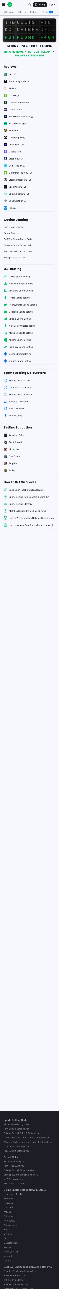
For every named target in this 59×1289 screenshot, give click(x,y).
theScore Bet (15, 109)
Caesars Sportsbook (19, 102)
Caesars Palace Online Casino (18, 245)
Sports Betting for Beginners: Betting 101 (29, 497)
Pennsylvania (10, 1225)
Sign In (52, 4)
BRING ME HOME (13, 51)
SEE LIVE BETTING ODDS (29, 55)
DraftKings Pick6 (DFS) (20, 172)
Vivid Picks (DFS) (17, 186)
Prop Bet (13, 463)
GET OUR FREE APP (39, 51)
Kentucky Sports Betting (21, 347)
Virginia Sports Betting (20, 318)
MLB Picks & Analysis (14, 1179)
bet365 (12, 74)
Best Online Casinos (13, 227)
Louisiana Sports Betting (21, 290)
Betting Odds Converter (21, 394)
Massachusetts (11, 1242)
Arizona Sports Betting (20, 340)
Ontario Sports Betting (20, 361)
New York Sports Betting (21, 283)
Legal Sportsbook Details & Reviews (26, 490)
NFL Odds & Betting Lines (16, 1124)
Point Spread (15, 442)
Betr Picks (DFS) (17, 165)
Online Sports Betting (19, 276)
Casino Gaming (16, 220)
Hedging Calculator (18, 401)
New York (8, 1198)
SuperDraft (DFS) (17, 201)
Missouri (8, 1256)
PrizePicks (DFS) (17, 144)
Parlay (12, 470)
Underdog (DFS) (17, 137)
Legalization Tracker (13, 1194)
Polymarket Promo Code (16, 1284)
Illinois (7, 1229)
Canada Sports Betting (20, 354)
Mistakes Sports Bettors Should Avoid (27, 511)
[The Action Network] (9, 4)
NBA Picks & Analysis (14, 1165)
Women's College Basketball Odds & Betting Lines (28, 1142)
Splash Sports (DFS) (19, 193)
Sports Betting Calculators (25, 373)
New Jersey (9, 1220)
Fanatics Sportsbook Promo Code (20, 1271)
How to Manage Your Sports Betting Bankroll (31, 525)
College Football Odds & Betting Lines (22, 1133)
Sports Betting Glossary (20, 504)
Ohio (6, 1238)
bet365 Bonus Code (13, 1280)
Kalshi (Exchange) (18, 123)
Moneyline (14, 449)
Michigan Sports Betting (21, 332)
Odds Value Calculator (20, 387)
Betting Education (18, 427)
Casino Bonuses (11, 233)
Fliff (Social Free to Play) (21, 116)
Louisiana (8, 1203)
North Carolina (11, 1251)
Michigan (8, 1234)
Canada (7, 1260)
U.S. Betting (12, 269)
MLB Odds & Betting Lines (16, 1146)
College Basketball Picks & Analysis (21, 1174)
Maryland (8, 1207)
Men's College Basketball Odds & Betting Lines (26, 1137)
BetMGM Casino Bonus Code (18, 239)
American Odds (16, 435)
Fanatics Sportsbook (19, 81)
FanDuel (13, 208)
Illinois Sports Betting (19, 297)
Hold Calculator (16, 408)
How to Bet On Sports (20, 482)
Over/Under (15, 456)
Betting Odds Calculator (21, 380)
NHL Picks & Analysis (14, 1183)
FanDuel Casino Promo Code (18, 251)
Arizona (7, 1211)
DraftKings (14, 95)
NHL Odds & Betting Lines (16, 1151)
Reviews (10, 66)
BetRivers (13, 130)
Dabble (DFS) (15, 151)
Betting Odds (15, 415)
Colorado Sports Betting (21, 311)
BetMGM (13, 88)
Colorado (8, 1216)
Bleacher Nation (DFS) (20, 179)
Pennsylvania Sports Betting (23, 304)
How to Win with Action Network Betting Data (31, 518)
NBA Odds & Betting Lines (16, 1128)
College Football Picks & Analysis (20, 1170)
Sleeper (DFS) (16, 158)
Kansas (7, 1247)
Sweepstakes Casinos (14, 257)
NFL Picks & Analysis (14, 1161)
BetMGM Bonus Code (14, 1275)
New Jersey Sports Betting (22, 325)
